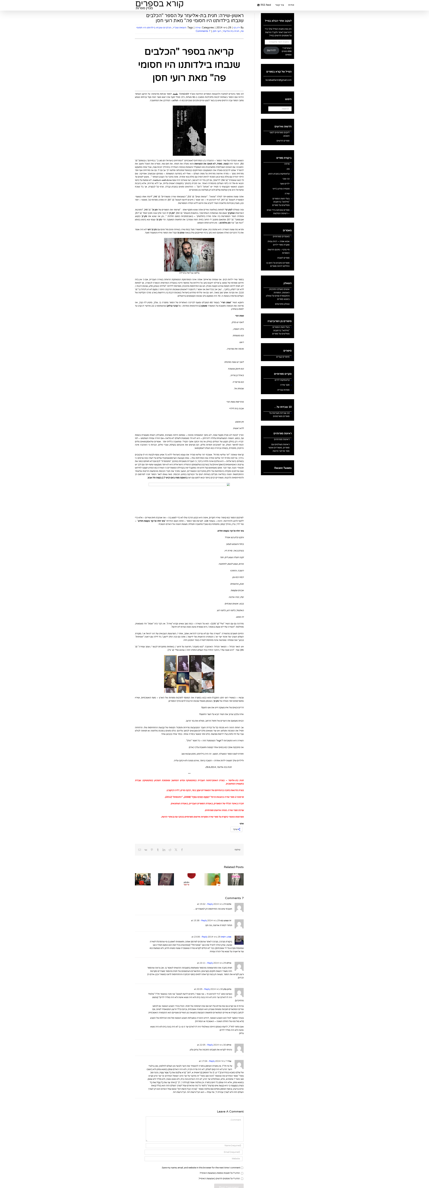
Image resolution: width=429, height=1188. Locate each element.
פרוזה (287, 164)
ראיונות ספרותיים (282, 439)
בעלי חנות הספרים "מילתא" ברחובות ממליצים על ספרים (281, 202)
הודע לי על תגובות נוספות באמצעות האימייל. (219, 1173)
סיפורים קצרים (283, 357)
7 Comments (203, 31)
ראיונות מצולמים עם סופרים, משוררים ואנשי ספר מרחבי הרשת (279, 447)
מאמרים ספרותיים (281, 236)
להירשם (271, 50)
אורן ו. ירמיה (226, 937)
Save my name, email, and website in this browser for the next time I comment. (200, 1167)
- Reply (209, 904)
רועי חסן (217, 31)
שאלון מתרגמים (282, 304)
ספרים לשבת (283, 258)
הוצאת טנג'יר (179, 27)
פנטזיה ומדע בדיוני (281, 188)
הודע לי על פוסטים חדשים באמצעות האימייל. (219, 1178)
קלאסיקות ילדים (282, 380)
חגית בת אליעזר (231, 31)
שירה (198, 27)
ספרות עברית (283, 390)
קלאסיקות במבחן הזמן (279, 173)
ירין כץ (236, 27)
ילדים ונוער (285, 183)
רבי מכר (286, 179)
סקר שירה (285, 385)
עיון (288, 169)
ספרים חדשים (283, 140)
